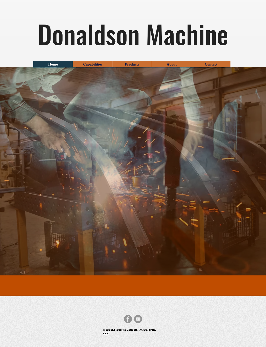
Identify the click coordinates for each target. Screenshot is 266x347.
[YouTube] (138, 319)
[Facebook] (128, 319)
